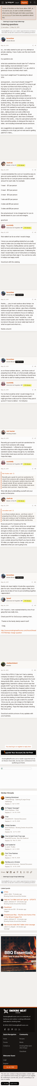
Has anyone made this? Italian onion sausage (19, 925)
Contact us (6, 1046)
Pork (17, 810)
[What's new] (31, 3)
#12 (35, 670)
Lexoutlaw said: (7, 510)
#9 (35, 505)
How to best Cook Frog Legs (15, 836)
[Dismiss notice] (34, 8)
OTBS (6, 892)
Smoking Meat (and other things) (25, 1047)
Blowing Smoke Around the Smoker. (15, 896)
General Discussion (20, 819)
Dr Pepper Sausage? (12, 808)
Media (21, 1042)
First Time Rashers (11, 853)
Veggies (6, 911)
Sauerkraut (7, 907)
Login (5, 1060)
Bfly (6, 855)
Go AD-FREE (10, 1067)
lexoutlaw (6, 27)
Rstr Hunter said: (7, 473)
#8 (35, 468)
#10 (35, 582)
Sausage (6, 929)
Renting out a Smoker (12, 862)
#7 (35, 438)
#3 (35, 232)
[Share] (33, 45)
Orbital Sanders (10, 825)
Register (5, 1063)
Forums (5, 1042)
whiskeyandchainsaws (12, 864)
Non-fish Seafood (22, 838)
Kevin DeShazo (10, 810)
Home (5, 1039)
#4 (35, 299)
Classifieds (22, 1051)
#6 (35, 390)
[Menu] (2, 3)
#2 (35, 170)
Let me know (6, 15)
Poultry (13, 847)
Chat (6, 817)
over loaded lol (10, 845)
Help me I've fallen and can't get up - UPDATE (20, 900)
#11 (35, 605)
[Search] (35, 3)
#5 (35, 366)
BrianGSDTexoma (10, 838)
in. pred (7, 847)
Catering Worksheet (12, 797)
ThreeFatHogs (9, 799)
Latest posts (5, 888)
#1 (35, 45)
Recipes (22, 1039)
